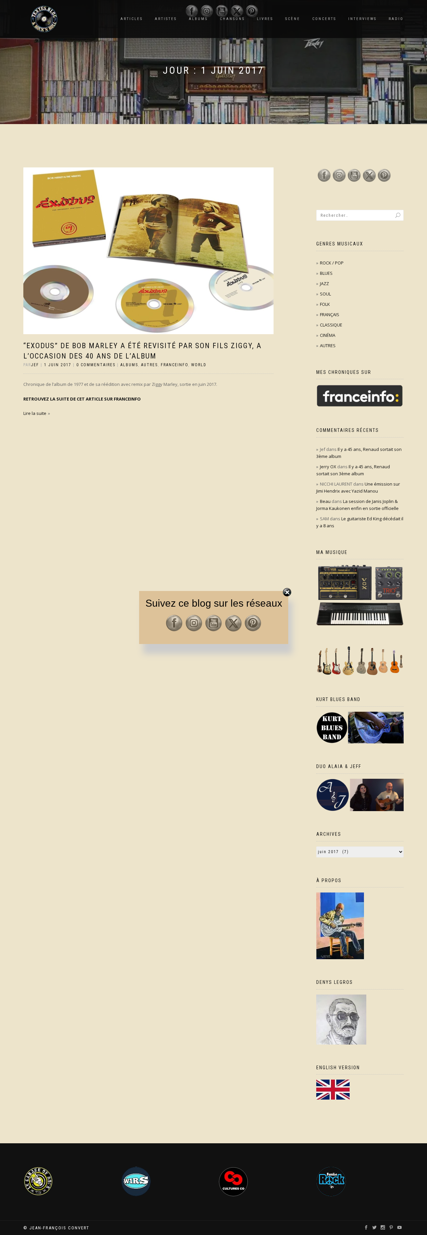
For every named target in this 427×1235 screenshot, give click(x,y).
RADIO (396, 19)
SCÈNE (292, 19)
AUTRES (149, 365)
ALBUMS (129, 365)
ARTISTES (166, 19)
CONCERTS (324, 19)
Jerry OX (328, 467)
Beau (325, 501)
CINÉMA (327, 335)
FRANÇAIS (329, 315)
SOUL (325, 294)
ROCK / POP (332, 263)
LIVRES (265, 19)
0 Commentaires (95, 365)
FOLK (325, 304)
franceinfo (174, 365)
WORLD (198, 365)
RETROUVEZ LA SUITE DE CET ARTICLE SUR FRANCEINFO (82, 399)
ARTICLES (131, 19)
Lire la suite (34, 413)
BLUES (326, 273)
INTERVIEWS (362, 19)
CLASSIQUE (331, 325)
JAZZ (324, 283)
